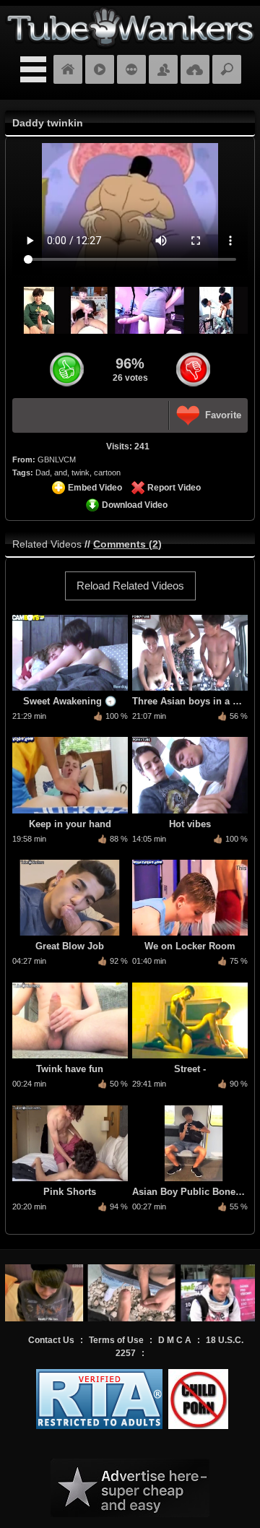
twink (81, 472)
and (60, 472)
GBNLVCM (57, 459)
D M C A (174, 1340)
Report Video (174, 488)
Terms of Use (116, 1340)
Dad (42, 472)
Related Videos (47, 544)
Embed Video (95, 488)
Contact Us (51, 1340)
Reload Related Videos (130, 585)
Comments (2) (127, 544)
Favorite (223, 415)
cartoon (107, 472)
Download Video (135, 505)
